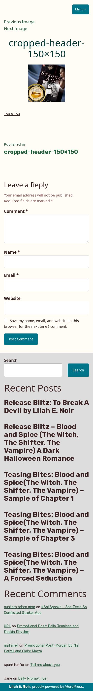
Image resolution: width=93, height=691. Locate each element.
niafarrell (11, 645)
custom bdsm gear (19, 607)
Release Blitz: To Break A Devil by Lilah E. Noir (46, 407)
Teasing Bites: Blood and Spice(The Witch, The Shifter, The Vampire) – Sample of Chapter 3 (46, 526)
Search (10, 360)
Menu (82, 9)
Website (12, 298)
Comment (16, 211)
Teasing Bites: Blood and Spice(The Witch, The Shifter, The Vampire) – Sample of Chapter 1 (46, 486)
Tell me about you (45, 665)
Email (11, 275)
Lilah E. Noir (19, 687)
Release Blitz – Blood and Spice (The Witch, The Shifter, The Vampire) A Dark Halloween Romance (41, 442)
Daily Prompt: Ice (32, 678)
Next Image (15, 28)
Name (12, 252)
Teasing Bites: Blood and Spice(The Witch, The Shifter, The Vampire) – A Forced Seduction (46, 566)
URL (7, 626)
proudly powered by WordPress (57, 687)
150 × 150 (12, 113)
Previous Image (19, 22)
